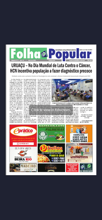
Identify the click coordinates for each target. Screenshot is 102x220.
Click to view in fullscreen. (51, 110)
